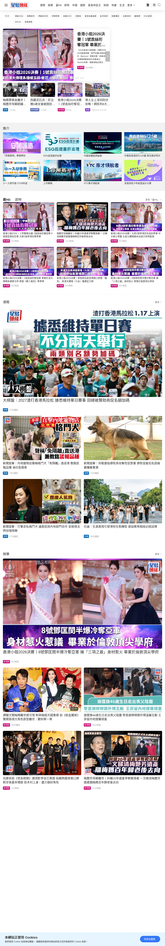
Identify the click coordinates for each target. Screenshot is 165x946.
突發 (5, 473)
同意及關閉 (149, 939)
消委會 (78, 16)
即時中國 (35, 110)
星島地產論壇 (90, 16)
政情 (5, 110)
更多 (157, 302)
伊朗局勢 (55, 16)
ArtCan (18, 22)
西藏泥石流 (43, 16)
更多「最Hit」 (153, 199)
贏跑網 (137, 16)
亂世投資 (104, 16)
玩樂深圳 (127, 16)
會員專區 (28, 22)
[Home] (19, 5)
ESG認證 (148, 16)
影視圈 (6, 241)
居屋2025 (67, 16)
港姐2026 (19, 16)
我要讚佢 (115, 16)
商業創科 (89, 110)
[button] (107, 56)
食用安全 (62, 110)
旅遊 (80, 67)
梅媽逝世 (31, 16)
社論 (86, 536)
